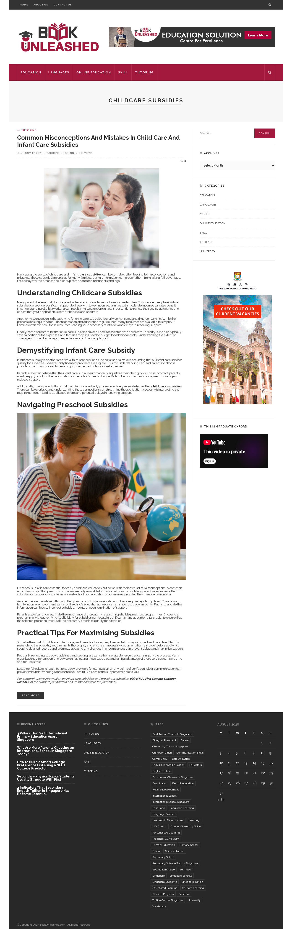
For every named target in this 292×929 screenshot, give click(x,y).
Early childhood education (168, 765)
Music (204, 214)
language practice (163, 814)
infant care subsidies (86, 274)
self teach (186, 869)
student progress (163, 894)
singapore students (164, 881)
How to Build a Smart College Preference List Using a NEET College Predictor (41, 765)
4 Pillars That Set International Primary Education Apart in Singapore (42, 736)
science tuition (174, 851)
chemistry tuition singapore (170, 746)
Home (24, 4)
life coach (158, 826)
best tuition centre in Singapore (172, 734)
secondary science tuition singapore (175, 863)
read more (30, 695)
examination (159, 783)
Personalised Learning (166, 832)
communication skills (190, 752)
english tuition (161, 771)
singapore (158, 875)
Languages (58, 72)
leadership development (168, 820)
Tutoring (144, 72)
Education (31, 72)
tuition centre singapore (167, 900)
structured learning (164, 888)
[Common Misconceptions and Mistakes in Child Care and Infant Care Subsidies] (101, 218)
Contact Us (63, 4)
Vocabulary (159, 906)
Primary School (189, 845)
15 (262, 763)
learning (193, 820)
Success (184, 894)
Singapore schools (180, 875)
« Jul (220, 800)
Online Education (93, 72)
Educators (195, 765)
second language (163, 869)
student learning (193, 888)
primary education (163, 845)
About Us (41, 4)
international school (164, 795)
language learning (182, 808)
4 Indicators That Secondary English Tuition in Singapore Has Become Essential (43, 790)
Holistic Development (165, 789)
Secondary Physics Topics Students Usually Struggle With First (45, 778)
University (207, 251)
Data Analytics (181, 758)
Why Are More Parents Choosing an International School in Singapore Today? (45, 751)
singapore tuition (192, 881)
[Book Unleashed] (58, 37)
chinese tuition (162, 752)
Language (158, 808)
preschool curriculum (165, 838)
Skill (123, 72)
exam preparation (183, 783)
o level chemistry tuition (186, 826)
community (159, 758)
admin (69, 153)
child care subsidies (166, 386)
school (156, 851)
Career (185, 740)
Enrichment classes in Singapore (172, 777)
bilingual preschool (164, 740)
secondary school (163, 857)
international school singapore (170, 801)
